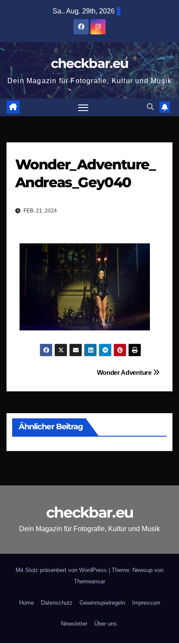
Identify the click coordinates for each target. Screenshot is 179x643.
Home (26, 602)
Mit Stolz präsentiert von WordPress (62, 570)
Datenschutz (57, 602)
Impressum (146, 602)
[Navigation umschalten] (83, 107)
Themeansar (89, 581)
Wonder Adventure (125, 372)
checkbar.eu (89, 63)
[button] (150, 107)
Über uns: (106, 623)
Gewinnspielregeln (102, 602)
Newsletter (74, 623)
